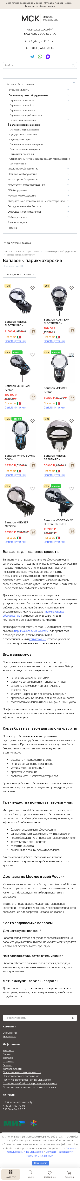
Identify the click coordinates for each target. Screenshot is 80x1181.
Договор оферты (12, 1069)
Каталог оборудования (27, 251)
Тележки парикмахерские (23, 120)
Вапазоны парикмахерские (25, 124)
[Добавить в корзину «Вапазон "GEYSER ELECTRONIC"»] (33, 331)
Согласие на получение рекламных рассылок (29, 1087)
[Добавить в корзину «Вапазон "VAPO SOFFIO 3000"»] (33, 465)
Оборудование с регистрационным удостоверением (36, 201)
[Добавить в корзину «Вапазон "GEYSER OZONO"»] (33, 532)
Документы (9, 1036)
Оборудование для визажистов (24, 211)
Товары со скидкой (18, 222)
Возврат (7, 1065)
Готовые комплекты (18, 89)
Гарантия (8, 1061)
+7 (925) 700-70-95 (42, 41)
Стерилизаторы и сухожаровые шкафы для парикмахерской (40, 158)
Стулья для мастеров (20, 139)
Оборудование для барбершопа (25, 206)
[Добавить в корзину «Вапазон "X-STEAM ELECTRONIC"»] (72, 330)
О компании (10, 1032)
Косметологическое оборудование (26, 184)
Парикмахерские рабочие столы (26, 115)
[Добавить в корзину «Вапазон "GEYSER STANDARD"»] (72, 465)
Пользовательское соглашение (21, 1076)
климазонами (37, 639)
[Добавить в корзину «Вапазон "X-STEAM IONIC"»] (33, 397)
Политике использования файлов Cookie (41, 1150)
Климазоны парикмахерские (24, 129)
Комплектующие (18, 163)
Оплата (7, 1054)
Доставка (8, 1057)
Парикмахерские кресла (22, 100)
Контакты (8, 1050)
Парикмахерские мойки (22, 105)
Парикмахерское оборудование (60, 251)
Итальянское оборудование (23, 168)
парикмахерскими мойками (31, 631)
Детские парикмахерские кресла (26, 144)
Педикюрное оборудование (22, 174)
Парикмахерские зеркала (22, 110)
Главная (7, 251)
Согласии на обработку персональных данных (50, 1153)
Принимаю (40, 1163)
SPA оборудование (17, 190)
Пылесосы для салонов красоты (25, 149)
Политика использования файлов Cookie (27, 1079)
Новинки (12, 227)
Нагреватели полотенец (22, 154)
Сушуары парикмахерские (23, 134)
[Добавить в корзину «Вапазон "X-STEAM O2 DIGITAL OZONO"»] (72, 531)
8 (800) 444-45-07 (42, 48)
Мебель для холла (17, 217)
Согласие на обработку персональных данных (30, 1083)
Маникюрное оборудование (23, 179)
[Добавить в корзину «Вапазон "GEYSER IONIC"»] (72, 398)
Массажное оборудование (22, 195)
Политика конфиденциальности (22, 1072)
